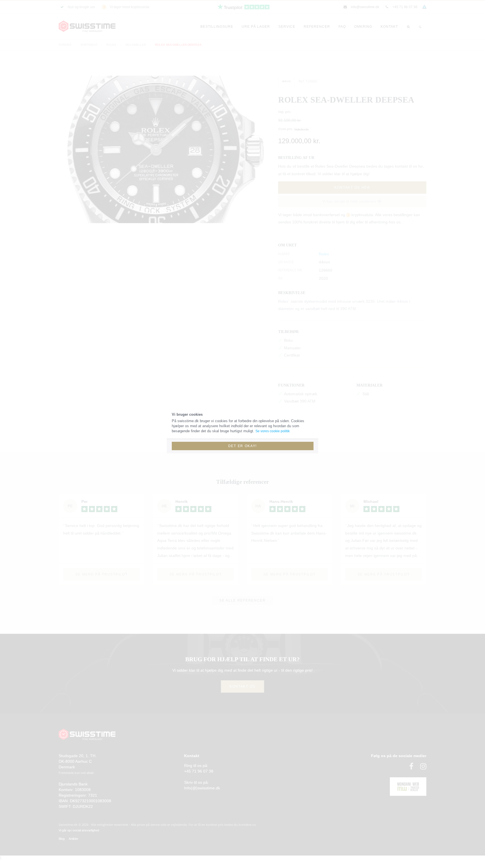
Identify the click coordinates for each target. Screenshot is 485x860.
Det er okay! (242, 446)
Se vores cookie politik (272, 431)
